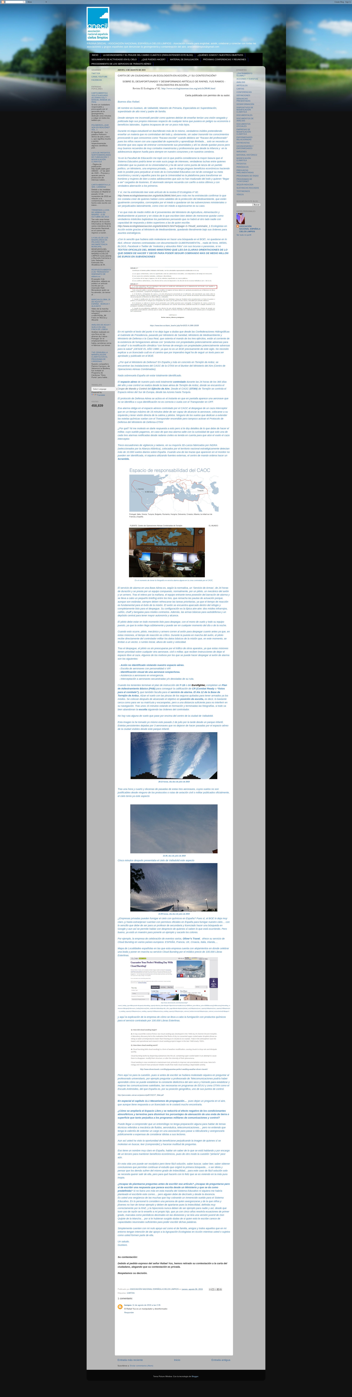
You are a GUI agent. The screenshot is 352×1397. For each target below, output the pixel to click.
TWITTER (95, 73)
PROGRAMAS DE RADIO (248, 176)
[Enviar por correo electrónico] (210, 1289)
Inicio (177, 1360)
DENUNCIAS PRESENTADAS (243, 100)
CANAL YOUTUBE (99, 77)
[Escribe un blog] (212, 1289)
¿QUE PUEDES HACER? (153, 59)
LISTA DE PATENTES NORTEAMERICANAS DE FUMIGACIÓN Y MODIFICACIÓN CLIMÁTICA (101, 157)
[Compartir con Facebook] (218, 1289)
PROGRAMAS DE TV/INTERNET (244, 180)
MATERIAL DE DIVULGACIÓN (184, 59)
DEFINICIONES (243, 95)
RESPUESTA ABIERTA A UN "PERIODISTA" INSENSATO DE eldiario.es (101, 273)
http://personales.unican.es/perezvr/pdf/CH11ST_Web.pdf (140, 1095)
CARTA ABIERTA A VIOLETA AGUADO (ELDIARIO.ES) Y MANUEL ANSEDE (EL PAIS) (101, 97)
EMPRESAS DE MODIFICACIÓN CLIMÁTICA (244, 132)
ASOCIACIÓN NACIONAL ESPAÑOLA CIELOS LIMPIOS (249, 229)
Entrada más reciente (130, 1360)
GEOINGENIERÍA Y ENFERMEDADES (245, 147)
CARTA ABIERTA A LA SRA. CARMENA (100, 186)
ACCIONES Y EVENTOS (247, 79)
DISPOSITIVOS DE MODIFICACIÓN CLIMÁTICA (245, 110)
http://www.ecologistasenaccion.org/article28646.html (188, 88)
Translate (101, 395)
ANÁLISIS (241, 82)
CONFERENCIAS (244, 92)
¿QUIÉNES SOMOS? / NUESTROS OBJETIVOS (220, 55)
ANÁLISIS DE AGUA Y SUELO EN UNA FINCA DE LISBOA (101, 327)
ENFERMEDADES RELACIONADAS (244, 138)
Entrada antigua (220, 1360)
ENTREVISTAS (243, 143)
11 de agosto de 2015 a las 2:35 (146, 1305)
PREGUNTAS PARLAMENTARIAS (245, 171)
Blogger (195, 1376)
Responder (129, 1313)
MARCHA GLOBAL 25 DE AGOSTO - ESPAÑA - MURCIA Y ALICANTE (100, 303)
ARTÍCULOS (242, 86)
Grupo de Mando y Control (132, 388)
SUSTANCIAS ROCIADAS (248, 188)
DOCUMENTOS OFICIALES (243, 125)
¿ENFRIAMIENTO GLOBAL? (244, 74)
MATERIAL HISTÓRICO (247, 155)
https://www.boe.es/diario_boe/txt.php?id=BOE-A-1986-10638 (174, 326)
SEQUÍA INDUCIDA (245, 185)
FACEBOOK (96, 80)
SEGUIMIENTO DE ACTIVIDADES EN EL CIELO (114, 59)
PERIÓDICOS (242, 167)
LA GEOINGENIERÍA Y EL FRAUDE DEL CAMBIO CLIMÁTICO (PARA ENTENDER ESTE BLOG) (148, 55)
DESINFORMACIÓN (245, 104)
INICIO (95, 55)
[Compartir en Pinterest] (220, 1289)
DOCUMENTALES (244, 115)
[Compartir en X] (215, 1289)
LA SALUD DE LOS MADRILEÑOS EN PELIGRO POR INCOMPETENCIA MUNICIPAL (99, 242)
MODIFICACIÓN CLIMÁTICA (244, 159)
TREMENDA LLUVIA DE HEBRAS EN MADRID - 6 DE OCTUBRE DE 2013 (100, 213)
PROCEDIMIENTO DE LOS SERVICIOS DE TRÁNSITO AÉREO (121, 64)
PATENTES (241, 164)
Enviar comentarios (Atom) (141, 1366)
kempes (128, 1305)
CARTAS (130, 1293)
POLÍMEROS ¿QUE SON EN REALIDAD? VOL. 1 (100, 127)
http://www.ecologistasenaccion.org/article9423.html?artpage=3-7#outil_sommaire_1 (164, 226)
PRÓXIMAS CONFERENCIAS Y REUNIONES (224, 59)
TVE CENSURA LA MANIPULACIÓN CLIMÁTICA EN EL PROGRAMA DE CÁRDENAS (99, 356)
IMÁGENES (242, 152)
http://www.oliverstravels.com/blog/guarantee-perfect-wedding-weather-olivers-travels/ (174, 1069)
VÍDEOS (240, 195)
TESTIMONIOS (243, 191)
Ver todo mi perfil (244, 235)
